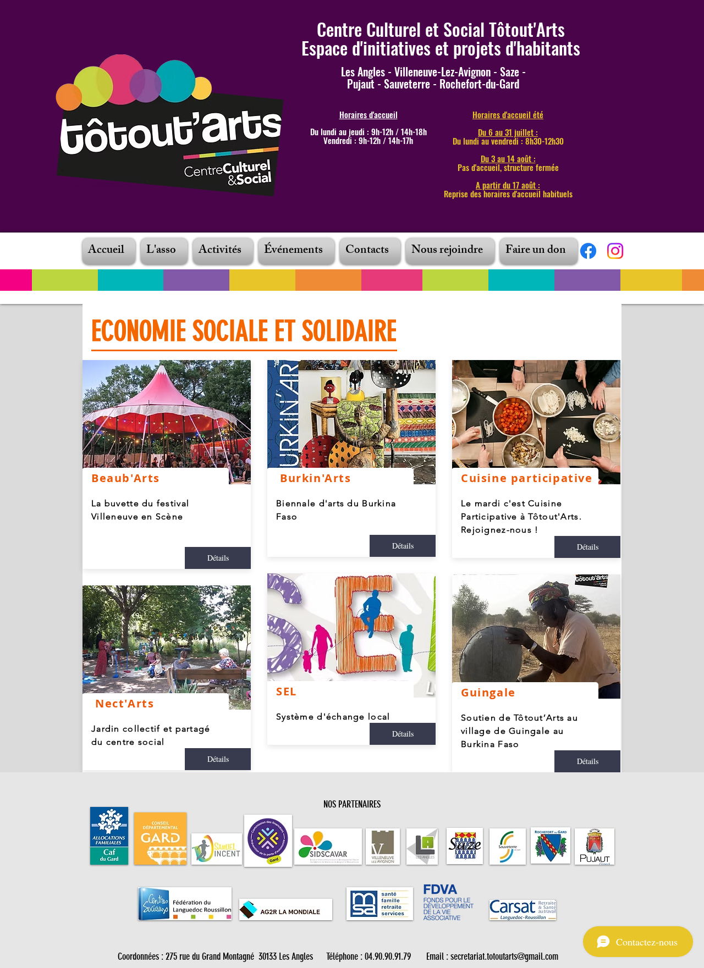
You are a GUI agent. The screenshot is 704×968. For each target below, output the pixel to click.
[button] (164, 251)
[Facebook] (588, 251)
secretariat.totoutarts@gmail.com (504, 956)
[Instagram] (615, 251)
